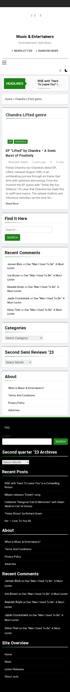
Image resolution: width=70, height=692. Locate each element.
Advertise (14, 410)
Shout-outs (11, 676)
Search (6, 436)
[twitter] (35, 15)
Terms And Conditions (21, 395)
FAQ (7, 427)
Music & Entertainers (35, 36)
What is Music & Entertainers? (26, 388)
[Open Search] (60, 70)
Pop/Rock (20, 142)
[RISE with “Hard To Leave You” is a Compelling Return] (29, 83)
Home (8, 99)
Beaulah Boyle (15, 287)
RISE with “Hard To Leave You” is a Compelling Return (48, 82)
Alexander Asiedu (18, 162)
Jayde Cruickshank (18, 298)
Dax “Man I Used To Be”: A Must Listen (45, 594)
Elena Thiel (13, 309)
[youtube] (40, 15)
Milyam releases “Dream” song (22, 494)
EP (10, 142)
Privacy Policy (16, 403)
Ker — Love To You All (18, 520)
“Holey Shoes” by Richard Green (23, 513)
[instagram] (31, 15)
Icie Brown (13, 275)
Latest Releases (14, 669)
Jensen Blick (14, 264)
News (8, 661)
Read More (12, 203)
